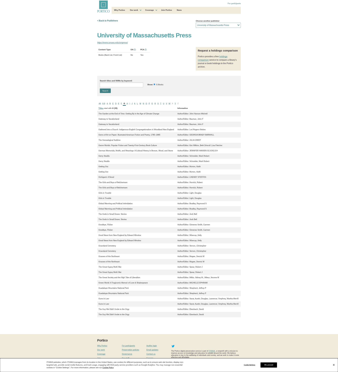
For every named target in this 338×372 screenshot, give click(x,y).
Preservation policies (130, 350)
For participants (234, 3)
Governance (127, 354)
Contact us (150, 354)
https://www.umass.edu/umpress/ (112, 42)
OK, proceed (268, 365)
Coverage (149, 10)
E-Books (159, 84)
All (100, 103)
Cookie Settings (249, 365)
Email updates (152, 350)
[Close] (334, 365)
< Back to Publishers (107, 21)
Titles (101, 108)
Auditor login (151, 346)
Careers (149, 358)
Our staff (125, 358)
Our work (134, 10)
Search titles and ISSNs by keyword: (116, 81)
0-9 (103, 103)
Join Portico (166, 10)
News (179, 10)
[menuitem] (119, 10)
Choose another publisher (207, 21)
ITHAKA (212, 351)
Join (99, 358)
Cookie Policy (108, 367)
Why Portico (119, 10)
